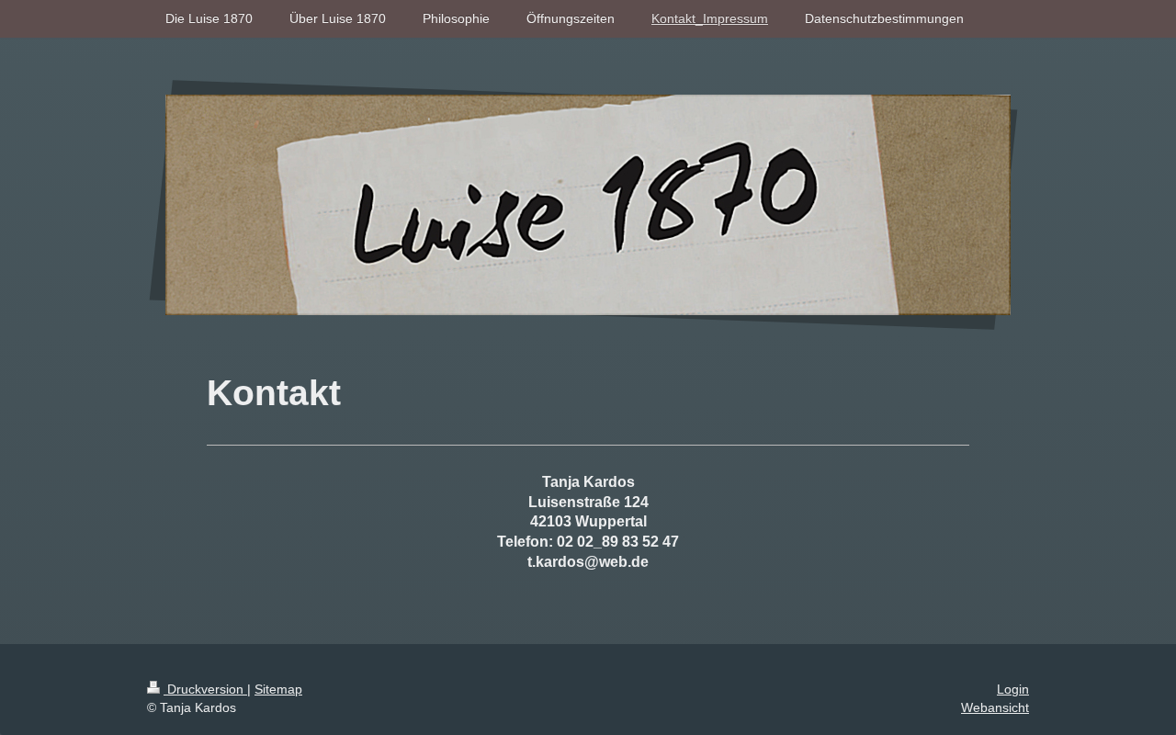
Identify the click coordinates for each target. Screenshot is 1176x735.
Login (1013, 689)
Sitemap (278, 689)
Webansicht (995, 707)
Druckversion (205, 689)
